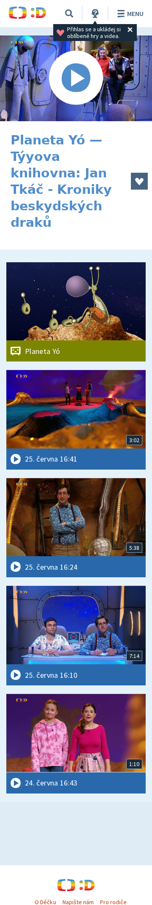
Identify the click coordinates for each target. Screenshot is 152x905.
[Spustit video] (76, 78)
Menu (135, 13)
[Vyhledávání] (69, 13)
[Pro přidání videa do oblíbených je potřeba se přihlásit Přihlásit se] (139, 181)
